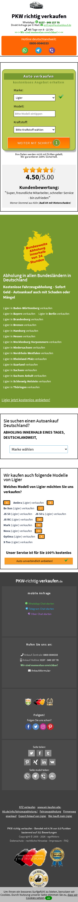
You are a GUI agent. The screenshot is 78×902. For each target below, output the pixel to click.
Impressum (55, 840)
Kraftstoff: (21, 122)
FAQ (66, 840)
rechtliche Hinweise (36, 840)
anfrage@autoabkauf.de (57, 25)
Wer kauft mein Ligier (60, 816)
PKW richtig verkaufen (39, 16)
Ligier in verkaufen (27, 308)
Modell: (19, 106)
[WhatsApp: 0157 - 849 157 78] (36, 22)
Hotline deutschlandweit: (38, 41)
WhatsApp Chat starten (41, 603)
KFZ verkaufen (27, 807)
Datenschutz (17, 840)
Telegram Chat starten (41, 608)
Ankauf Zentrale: (33, 654)
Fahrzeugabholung (50, 811)
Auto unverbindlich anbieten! (34, 561)
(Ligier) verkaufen (28, 503)
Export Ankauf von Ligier (32, 816)
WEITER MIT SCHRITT (37, 142)
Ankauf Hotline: (31, 660)
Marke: (18, 90)
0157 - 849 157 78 (49, 22)
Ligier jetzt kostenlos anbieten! (26, 399)
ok (48, 898)
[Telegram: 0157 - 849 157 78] (39, 50)
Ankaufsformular (41, 670)
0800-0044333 (50, 654)
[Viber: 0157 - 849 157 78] (52, 50)
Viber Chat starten (41, 614)
